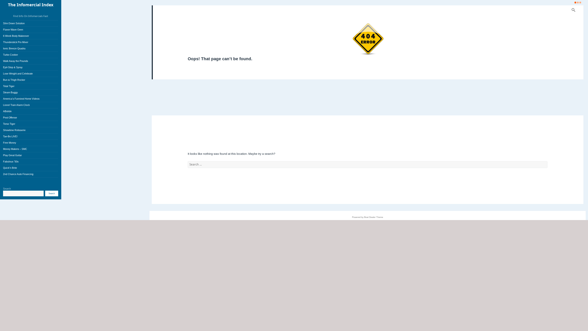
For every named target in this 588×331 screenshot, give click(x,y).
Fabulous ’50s (11, 161)
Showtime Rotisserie (14, 130)
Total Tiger (8, 86)
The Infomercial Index (30, 5)
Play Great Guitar (12, 155)
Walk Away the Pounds (15, 61)
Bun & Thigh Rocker (14, 80)
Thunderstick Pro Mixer (15, 42)
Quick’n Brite (10, 168)
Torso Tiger (9, 124)
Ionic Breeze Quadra (14, 48)
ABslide (7, 111)
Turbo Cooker (10, 54)
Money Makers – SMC (15, 149)
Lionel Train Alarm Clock (16, 105)
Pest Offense (10, 117)
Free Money (9, 142)
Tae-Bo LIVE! (10, 136)
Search (7, 188)
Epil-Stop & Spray (13, 67)
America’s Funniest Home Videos (21, 98)
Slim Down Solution (14, 23)
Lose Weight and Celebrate (18, 73)
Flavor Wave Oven (13, 29)
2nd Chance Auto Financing (18, 174)
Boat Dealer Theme (373, 217)
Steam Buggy (10, 92)
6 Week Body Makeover (16, 36)
